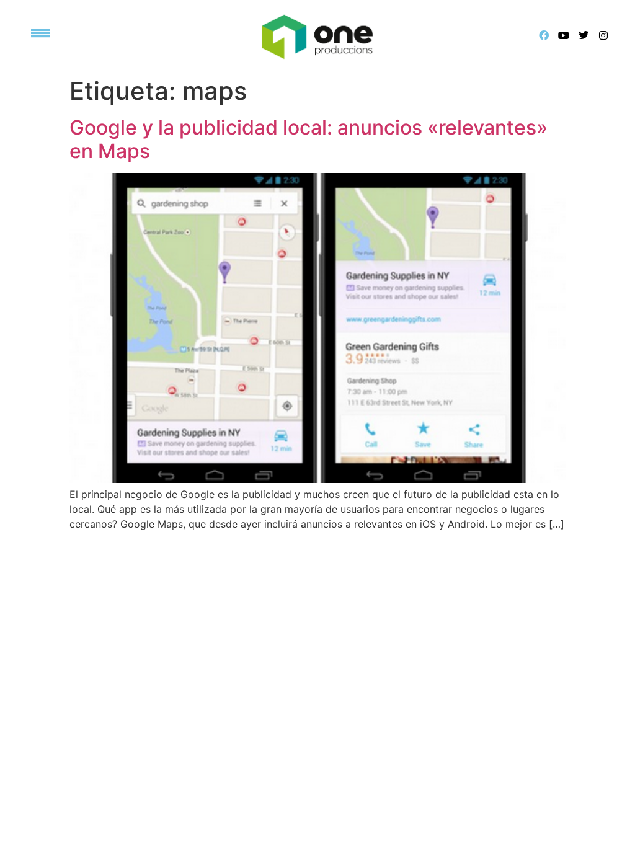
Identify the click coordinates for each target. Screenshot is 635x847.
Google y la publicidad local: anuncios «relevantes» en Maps (308, 139)
